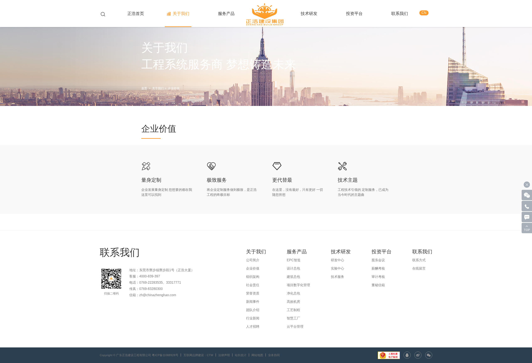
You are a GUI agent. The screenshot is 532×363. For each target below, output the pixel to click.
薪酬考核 (378, 268)
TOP (527, 230)
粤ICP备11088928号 (165, 355)
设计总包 (293, 268)
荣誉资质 (252, 293)
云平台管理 (295, 326)
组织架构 (252, 276)
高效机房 (293, 301)
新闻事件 (252, 301)
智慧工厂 (293, 318)
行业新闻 (252, 318)
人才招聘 (252, 326)
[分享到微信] (428, 355)
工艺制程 (293, 310)
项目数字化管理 (298, 285)
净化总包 (293, 293)
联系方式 (419, 260)
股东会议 (378, 260)
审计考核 (378, 276)
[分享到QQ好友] (407, 355)
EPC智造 (293, 260)
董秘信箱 (378, 285)
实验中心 (337, 268)
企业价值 (174, 88)
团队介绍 (252, 310)
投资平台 (354, 13)
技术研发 (309, 13)
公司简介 (252, 260)
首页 (144, 88)
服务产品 (226, 13)
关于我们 (181, 13)
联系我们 (399, 13)
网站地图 (257, 355)
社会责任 (252, 285)
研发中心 (337, 260)
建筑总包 (293, 276)
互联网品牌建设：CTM (198, 355)
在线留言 (419, 268)
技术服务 (337, 276)
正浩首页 (135, 13)
